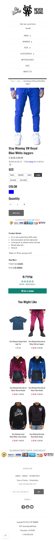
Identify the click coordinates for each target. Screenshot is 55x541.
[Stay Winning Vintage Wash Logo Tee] (18, 338)
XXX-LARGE (23, 180)
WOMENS (26, 41)
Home (13, 81)
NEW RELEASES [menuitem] (27, 59)
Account (28, 28)
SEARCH (17, 476)
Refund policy (34, 480)
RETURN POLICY (35, 476)
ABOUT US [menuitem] (27, 71)
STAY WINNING (17, 267)
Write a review (27, 290)
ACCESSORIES (26, 53)
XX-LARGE (13, 180)
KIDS (26, 47)
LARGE (29, 175)
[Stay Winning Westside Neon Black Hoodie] (37, 431)
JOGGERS (20, 263)
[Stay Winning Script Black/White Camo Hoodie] (18, 431)
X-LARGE (38, 175)
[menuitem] (27, 36)
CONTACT (25, 476)
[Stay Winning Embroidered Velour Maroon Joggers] (37, 338)
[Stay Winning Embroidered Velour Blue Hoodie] (37, 385)
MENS (26, 35)
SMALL (12, 175)
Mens (19, 81)
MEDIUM (20, 175)
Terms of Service (22, 480)
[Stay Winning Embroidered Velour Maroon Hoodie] (18, 385)
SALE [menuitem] (27, 65)
